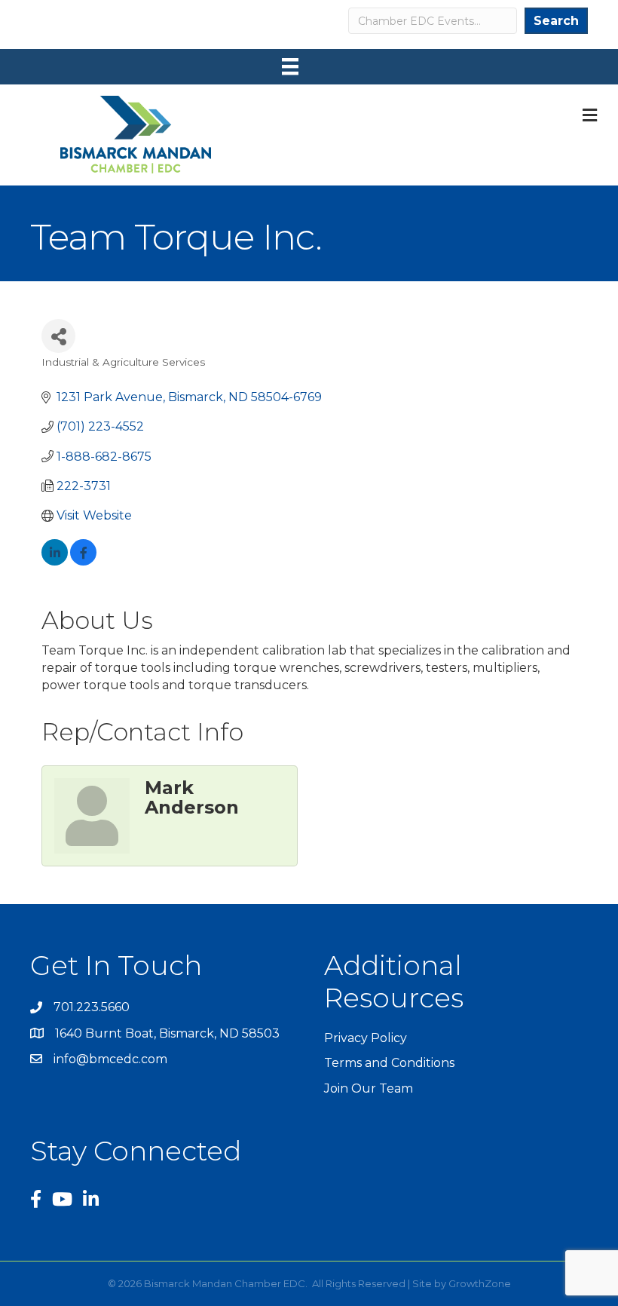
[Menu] (290, 66)
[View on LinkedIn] (54, 561)
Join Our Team (368, 1088)
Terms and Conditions (389, 1063)
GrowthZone (479, 1283)
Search (556, 21)
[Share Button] (58, 336)
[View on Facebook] (83, 561)
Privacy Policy (365, 1038)
